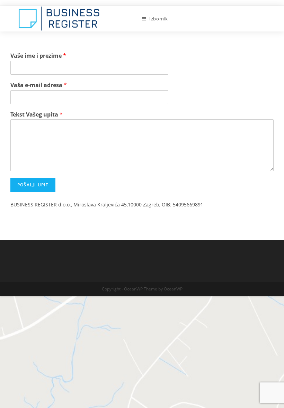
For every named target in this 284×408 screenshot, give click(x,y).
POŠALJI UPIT (32, 185)
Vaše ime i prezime (38, 55)
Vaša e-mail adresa (38, 85)
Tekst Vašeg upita (36, 114)
